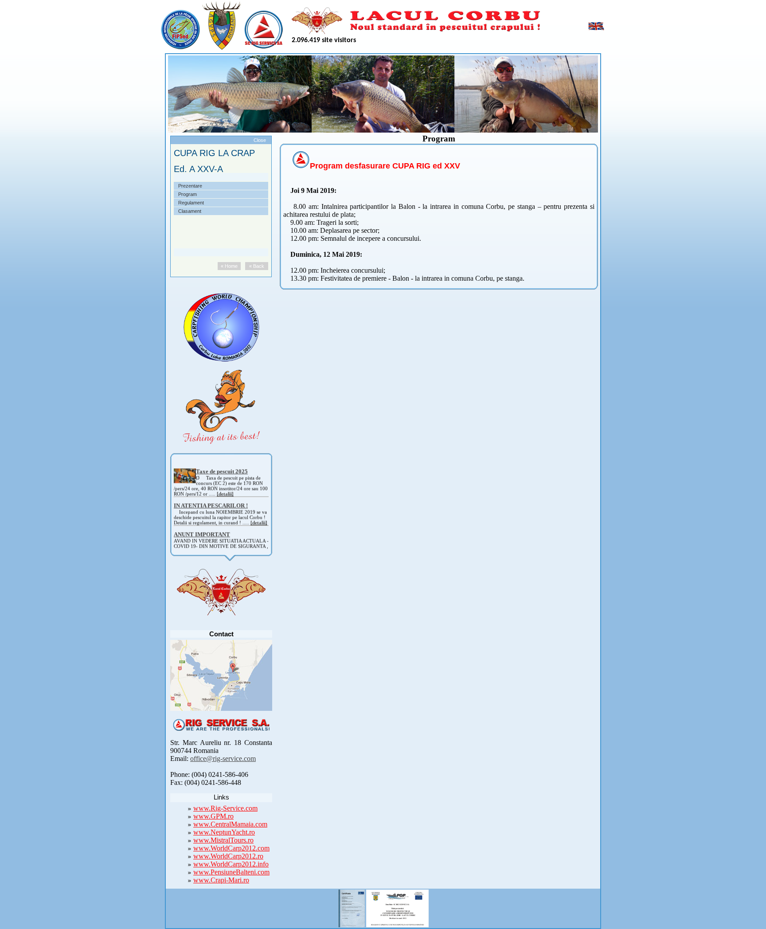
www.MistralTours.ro (223, 840)
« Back (256, 266)
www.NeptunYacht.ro (224, 832)
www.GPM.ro (213, 816)
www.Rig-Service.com (225, 808)
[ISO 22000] (351, 907)
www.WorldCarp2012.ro (228, 856)
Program (187, 194)
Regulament (191, 202)
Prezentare (190, 185)
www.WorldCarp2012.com (231, 848)
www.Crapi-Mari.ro (221, 880)
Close (260, 140)
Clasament (189, 211)
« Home (229, 266)
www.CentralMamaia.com (230, 824)
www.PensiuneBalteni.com (231, 872)
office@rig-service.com (223, 758)
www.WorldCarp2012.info (231, 864)
